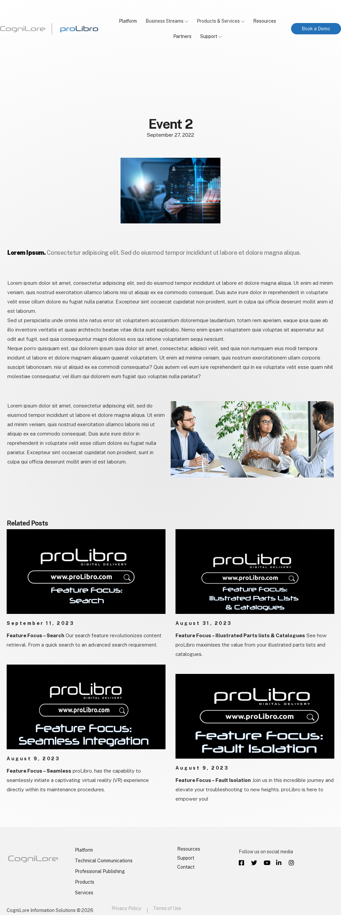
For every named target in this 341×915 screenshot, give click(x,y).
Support (208, 36)
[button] (316, 28)
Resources (264, 21)
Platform (128, 21)
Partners (182, 36)
